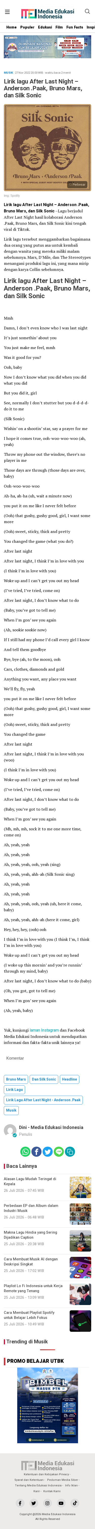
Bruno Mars (16, 1079)
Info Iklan (71, 1485)
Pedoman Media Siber (62, 1480)
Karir (36, 1491)
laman (35, 1030)
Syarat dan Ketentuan (29, 1480)
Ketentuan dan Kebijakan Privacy (46, 1474)
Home (11, 27)
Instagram (50, 1030)
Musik (11, 1110)
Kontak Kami (52, 1491)
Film (59, 27)
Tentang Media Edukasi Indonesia (38, 1485)
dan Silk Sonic (44, 1079)
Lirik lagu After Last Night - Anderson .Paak (43, 1100)
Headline (69, 1079)
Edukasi (45, 27)
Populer (27, 27)
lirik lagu (14, 1089)
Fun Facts (74, 27)
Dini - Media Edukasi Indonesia (51, 1127)
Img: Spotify (12, 195)
